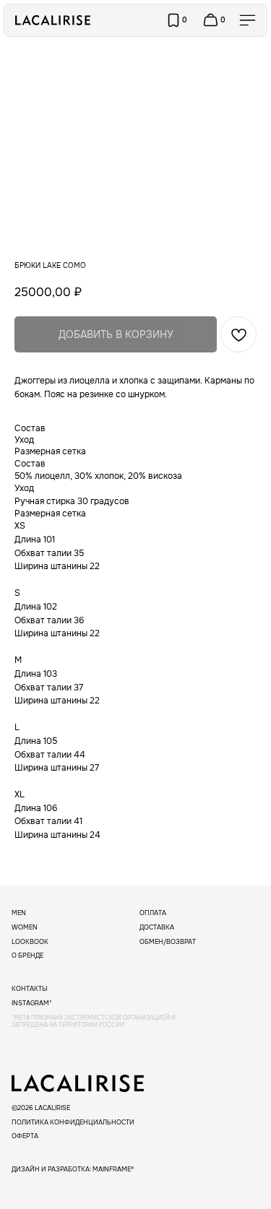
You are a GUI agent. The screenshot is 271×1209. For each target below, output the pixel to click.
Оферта (25, 1136)
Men (19, 913)
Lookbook (30, 941)
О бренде (27, 955)
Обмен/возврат (167, 941)
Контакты (30, 988)
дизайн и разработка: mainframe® (73, 1169)
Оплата (152, 913)
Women (25, 927)
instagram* (32, 1003)
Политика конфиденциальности (73, 1122)
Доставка (156, 927)
